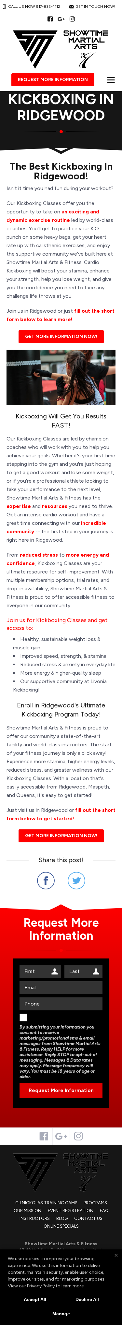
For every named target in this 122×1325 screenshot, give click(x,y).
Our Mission (27, 1210)
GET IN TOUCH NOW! (95, 6)
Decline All (87, 1299)
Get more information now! (61, 336)
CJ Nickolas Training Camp (46, 1202)
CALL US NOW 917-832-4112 (34, 6)
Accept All (35, 1299)
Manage (61, 1313)
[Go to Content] (61, 149)
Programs (95, 1202)
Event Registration (70, 1210)
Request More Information (53, 79)
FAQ (104, 1210)
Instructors (35, 1218)
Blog (62, 1218)
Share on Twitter (76, 881)
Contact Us (88, 1218)
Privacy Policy (41, 1286)
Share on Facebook (46, 881)
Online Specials (61, 1226)
